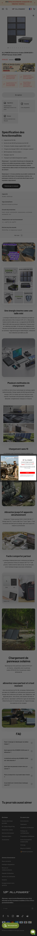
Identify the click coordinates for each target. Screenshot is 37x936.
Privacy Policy (30, 476)
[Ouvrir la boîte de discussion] (32, 932)
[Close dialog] (35, 456)
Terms (33, 476)
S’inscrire (27, 472)
